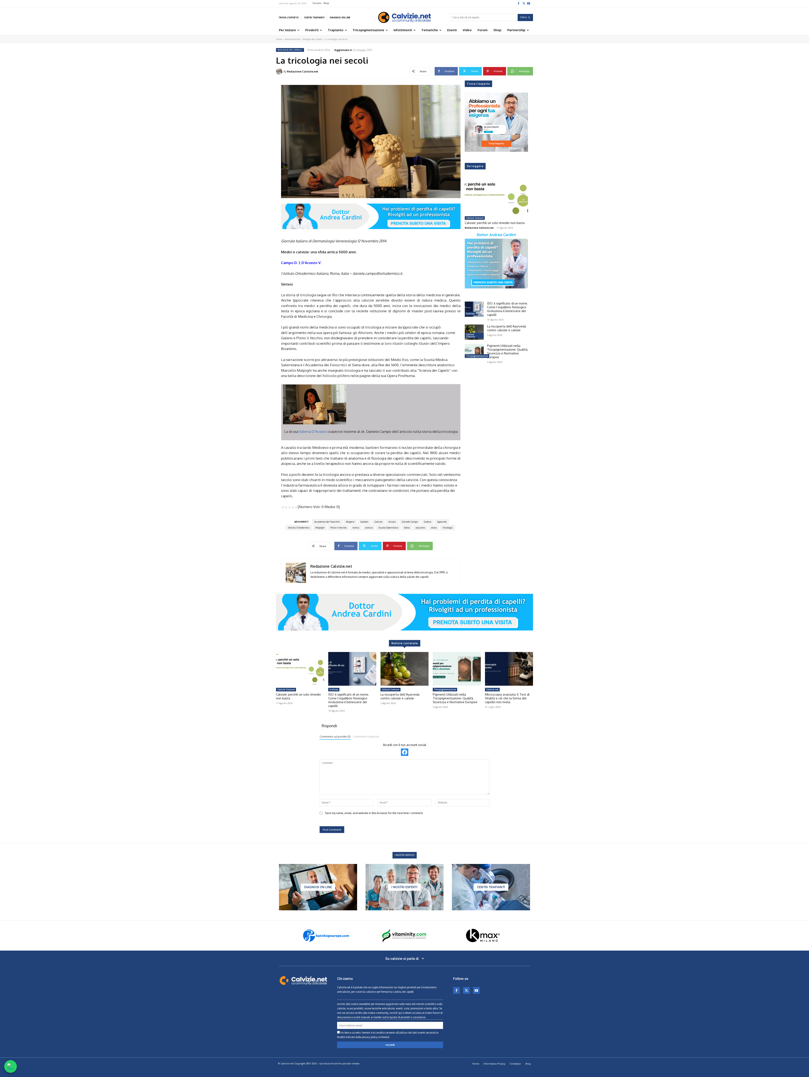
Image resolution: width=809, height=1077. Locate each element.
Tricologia (448, 527)
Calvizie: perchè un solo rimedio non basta (495, 223)
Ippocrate (442, 521)
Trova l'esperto (478, 83)
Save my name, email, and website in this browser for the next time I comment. (374, 813)
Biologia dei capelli (312, 39)
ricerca (355, 527)
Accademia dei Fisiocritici (327, 521)
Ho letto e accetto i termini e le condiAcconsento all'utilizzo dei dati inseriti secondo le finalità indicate (387, 1035)
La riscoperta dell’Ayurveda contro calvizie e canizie (506, 328)
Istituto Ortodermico (298, 527)
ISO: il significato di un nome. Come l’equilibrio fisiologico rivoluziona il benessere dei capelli (507, 309)
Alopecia (350, 521)
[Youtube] (528, 3)
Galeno (427, 521)
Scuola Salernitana (388, 527)
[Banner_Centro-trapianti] (491, 887)
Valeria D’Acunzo (313, 431)
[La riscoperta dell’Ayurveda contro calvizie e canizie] (474, 332)
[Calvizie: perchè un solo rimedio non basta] (496, 196)
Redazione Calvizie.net (302, 71)
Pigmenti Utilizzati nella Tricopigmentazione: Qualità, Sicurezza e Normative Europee (507, 351)
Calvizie (378, 521)
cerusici (392, 521)
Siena (407, 527)
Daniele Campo (410, 521)
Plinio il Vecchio (338, 527)
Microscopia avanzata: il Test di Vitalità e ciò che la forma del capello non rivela (507, 698)
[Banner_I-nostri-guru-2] (405, 887)
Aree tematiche (292, 39)
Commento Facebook (366, 736)
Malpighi (319, 527)
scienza (369, 527)
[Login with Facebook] (404, 752)
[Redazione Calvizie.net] (280, 71)
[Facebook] (518, 3)
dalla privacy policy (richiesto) (372, 1037)
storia (434, 527)
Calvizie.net (492, 689)
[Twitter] (523, 3)
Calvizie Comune (475, 217)
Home (279, 39)
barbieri (364, 521)
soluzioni (420, 527)
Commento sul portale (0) (335, 736)
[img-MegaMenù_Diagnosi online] (318, 887)
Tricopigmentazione (477, 355)
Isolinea (470, 313)
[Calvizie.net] (404, 17)
